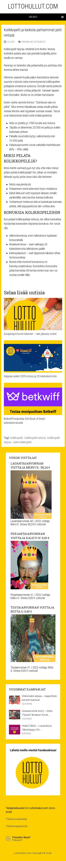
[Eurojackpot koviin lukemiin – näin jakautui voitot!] (33, 314)
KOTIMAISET (40, 41)
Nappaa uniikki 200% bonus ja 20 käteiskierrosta (30, 376)
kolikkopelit (16, 437)
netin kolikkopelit (22, 442)
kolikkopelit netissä (35, 437)
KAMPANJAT (27, 41)
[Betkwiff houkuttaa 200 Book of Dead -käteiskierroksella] (33, 399)
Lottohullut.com (33, 6)
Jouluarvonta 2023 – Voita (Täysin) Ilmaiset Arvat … (37, 712)
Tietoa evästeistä (16, 819)
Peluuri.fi (17, 840)
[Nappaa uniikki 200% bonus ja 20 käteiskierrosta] (33, 356)
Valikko (33, 16)
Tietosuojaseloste (17, 826)
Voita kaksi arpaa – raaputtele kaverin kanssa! (39, 698)
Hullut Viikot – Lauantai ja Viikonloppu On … (37, 727)
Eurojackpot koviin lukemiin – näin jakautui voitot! (30, 334)
